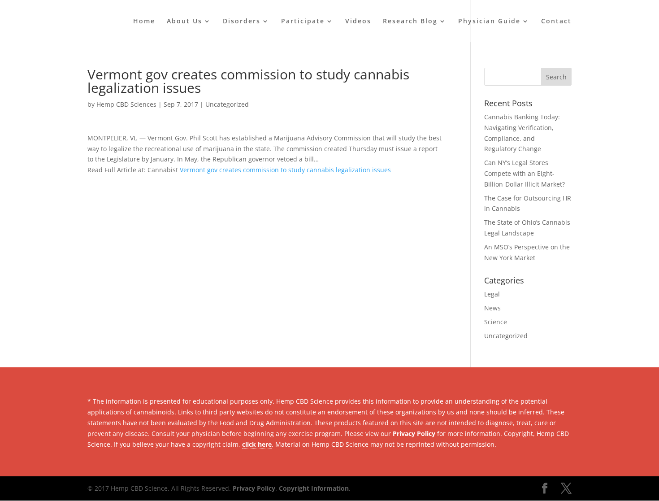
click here (257, 444)
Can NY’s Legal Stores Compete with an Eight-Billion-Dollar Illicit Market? (524, 173)
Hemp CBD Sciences (126, 104)
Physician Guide (489, 21)
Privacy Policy (414, 433)
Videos (358, 21)
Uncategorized (227, 104)
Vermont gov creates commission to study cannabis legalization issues (285, 170)
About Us (184, 21)
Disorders (241, 21)
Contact (556, 21)
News (492, 308)
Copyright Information (314, 488)
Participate (303, 21)
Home (144, 21)
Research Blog (410, 21)
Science (495, 322)
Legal (492, 294)
